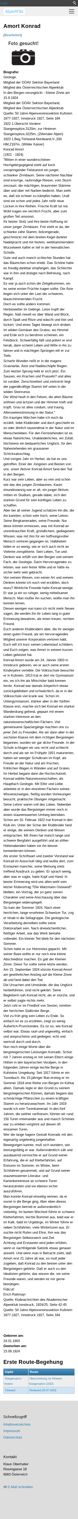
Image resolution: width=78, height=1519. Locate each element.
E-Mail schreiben (20, 1487)
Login (4, 3)
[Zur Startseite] (14, 11)
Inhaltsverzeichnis (17, 1424)
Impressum (11, 1431)
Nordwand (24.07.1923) (43, 1390)
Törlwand (10, 1390)
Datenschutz (12, 1437)
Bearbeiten (13, 35)
